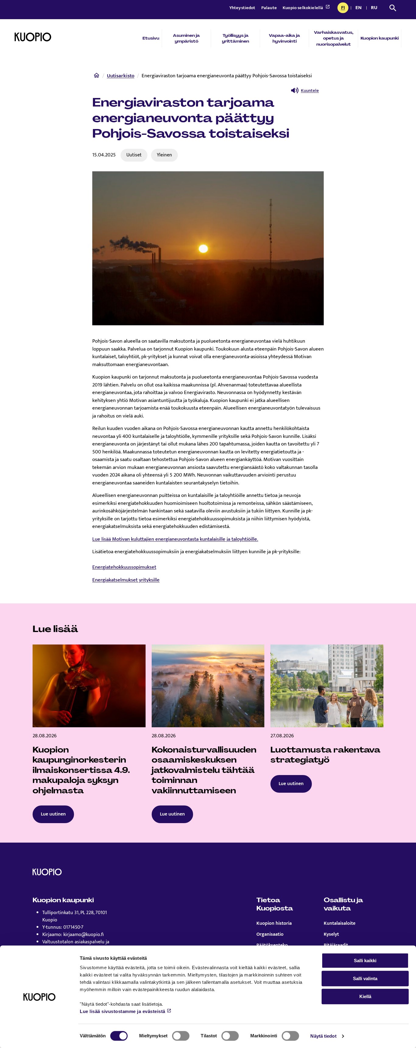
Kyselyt (331, 934)
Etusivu (151, 38)
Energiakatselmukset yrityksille (126, 580)
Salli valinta (365, 978)
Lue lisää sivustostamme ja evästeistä (122, 1011)
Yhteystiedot (242, 8)
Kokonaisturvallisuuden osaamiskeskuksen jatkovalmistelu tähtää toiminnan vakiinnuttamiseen (204, 770)
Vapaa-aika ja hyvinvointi (284, 38)
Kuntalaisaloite (339, 923)
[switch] (180, 1036)
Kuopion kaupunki (380, 38)
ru (375, 8)
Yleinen (164, 155)
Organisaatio (270, 934)
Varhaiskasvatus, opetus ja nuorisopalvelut (333, 38)
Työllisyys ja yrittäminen (235, 38)
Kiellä (365, 996)
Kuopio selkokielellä (303, 8)
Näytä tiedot (323, 1036)
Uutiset (134, 155)
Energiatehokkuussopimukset (124, 567)
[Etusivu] (96, 76)
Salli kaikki (365, 960)
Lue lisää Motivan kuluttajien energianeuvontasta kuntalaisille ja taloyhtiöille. (175, 539)
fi (344, 8)
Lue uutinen (53, 814)
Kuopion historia (274, 923)
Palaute (269, 8)
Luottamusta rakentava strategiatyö (325, 755)
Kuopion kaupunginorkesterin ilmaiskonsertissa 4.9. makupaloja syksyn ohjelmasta (81, 770)
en (359, 8)
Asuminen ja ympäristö (186, 38)
